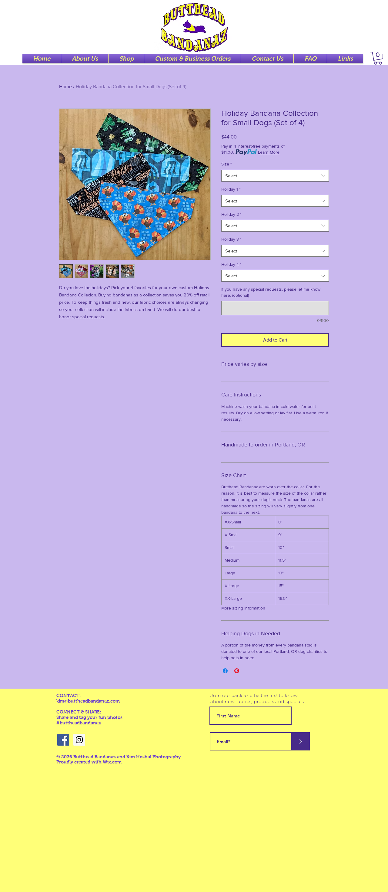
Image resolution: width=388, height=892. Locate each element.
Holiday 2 (231, 214)
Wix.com (112, 761)
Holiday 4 (231, 264)
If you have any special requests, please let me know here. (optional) (270, 292)
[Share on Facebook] (225, 670)
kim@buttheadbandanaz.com (88, 700)
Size (226, 164)
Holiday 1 (231, 189)
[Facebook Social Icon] (63, 740)
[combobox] (275, 176)
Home (65, 86)
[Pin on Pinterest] (236, 670)
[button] (378, 58)
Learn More (268, 152)
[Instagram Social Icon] (79, 740)
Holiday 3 (231, 239)
